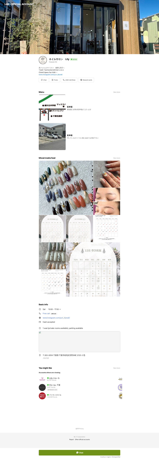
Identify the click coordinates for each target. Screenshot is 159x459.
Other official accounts (82, 439)
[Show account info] (73, 59)
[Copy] (84, 355)
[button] (54, 80)
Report (71, 439)
